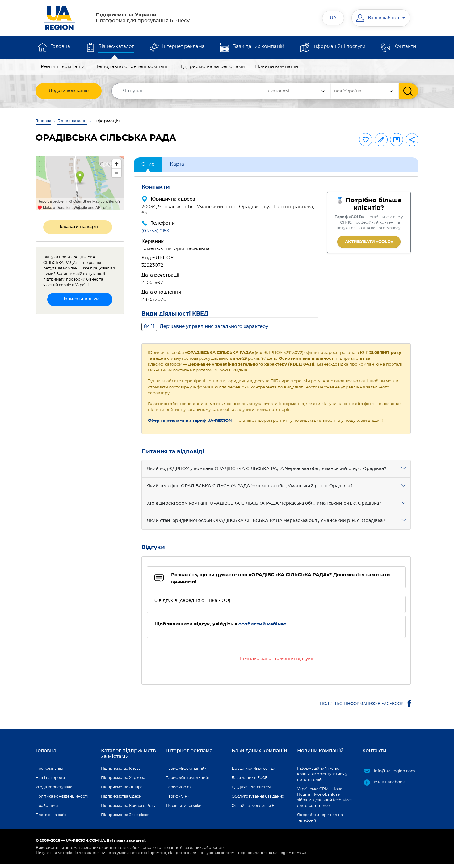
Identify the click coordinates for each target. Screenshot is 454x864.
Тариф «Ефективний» (186, 768)
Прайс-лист (47, 805)
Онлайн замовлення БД (255, 805)
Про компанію (49, 768)
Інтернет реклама (183, 46)
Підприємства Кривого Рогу (128, 805)
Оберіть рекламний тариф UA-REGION (190, 421)
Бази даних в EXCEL (251, 778)
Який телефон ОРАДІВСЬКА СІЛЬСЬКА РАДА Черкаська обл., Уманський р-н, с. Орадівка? (250, 486)
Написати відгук (80, 299)
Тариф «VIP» (177, 796)
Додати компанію (69, 91)
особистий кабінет (262, 624)
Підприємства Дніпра (122, 787)
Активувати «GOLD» (369, 242)
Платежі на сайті (51, 815)
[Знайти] (408, 91)
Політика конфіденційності (62, 796)
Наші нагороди (50, 778)
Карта (177, 164)
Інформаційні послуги (338, 46)
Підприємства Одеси (121, 796)
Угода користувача (54, 787)
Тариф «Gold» (178, 787)
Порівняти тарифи (183, 805)
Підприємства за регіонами (212, 66)
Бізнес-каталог (116, 46)
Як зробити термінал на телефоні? (320, 817)
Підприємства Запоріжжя (125, 815)
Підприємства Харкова (123, 778)
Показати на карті (77, 227)
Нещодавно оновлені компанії (132, 66)
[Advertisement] (80, 411)
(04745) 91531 (155, 231)
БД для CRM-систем (251, 787)
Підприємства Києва (121, 768)
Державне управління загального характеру (206, 326)
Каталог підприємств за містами (128, 753)
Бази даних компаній (258, 46)
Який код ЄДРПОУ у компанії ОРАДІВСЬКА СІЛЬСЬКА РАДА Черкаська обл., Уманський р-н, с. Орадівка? (266, 469)
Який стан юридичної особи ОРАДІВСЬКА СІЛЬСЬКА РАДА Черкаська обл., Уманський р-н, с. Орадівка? (266, 521)
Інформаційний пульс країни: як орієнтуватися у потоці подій (322, 774)
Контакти (404, 46)
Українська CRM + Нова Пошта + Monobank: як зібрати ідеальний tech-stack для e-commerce (325, 797)
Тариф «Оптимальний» (188, 778)
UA (333, 18)
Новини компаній (276, 66)
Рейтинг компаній (63, 66)
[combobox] (365, 91)
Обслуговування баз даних (258, 796)
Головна (60, 46)
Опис (147, 164)
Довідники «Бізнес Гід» (253, 768)
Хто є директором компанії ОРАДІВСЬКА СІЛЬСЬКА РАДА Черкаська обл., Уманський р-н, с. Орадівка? (264, 503)
